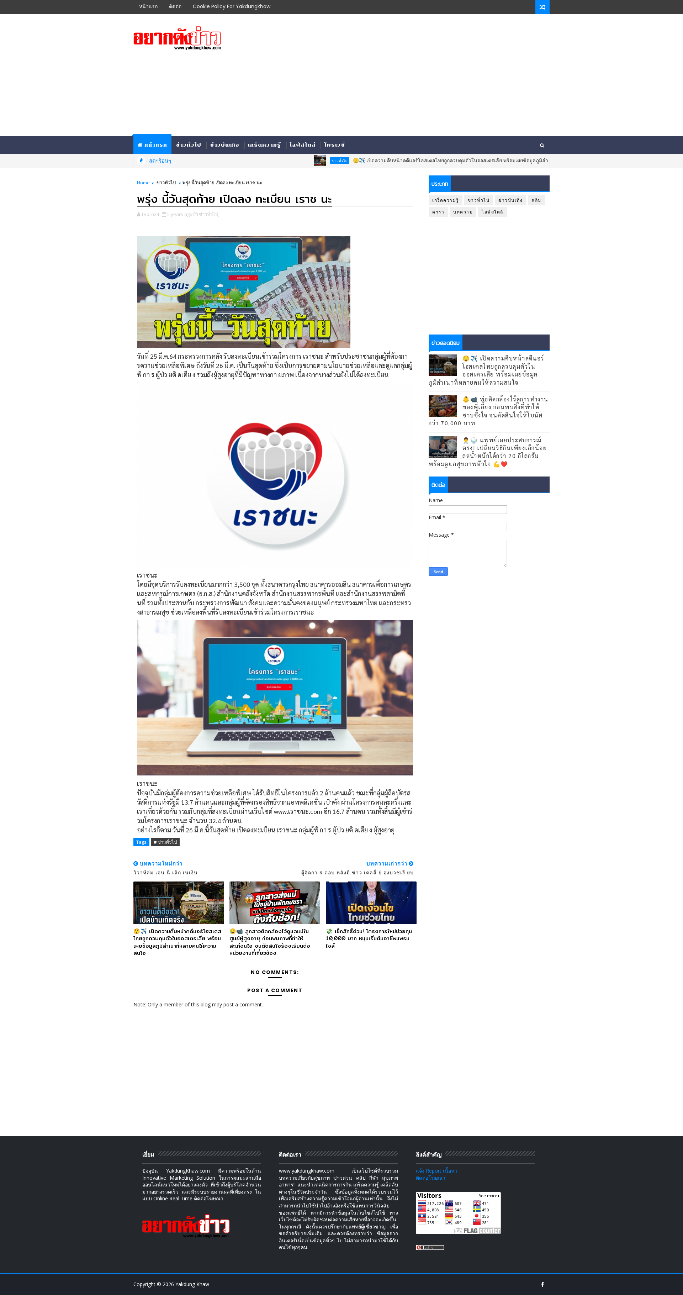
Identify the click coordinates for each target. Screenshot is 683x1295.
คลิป (536, 200)
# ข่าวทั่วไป (165, 842)
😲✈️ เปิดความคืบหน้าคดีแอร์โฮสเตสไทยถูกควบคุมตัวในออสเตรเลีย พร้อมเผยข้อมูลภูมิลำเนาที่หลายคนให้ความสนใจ (447, 160)
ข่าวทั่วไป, (209, 214)
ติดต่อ (175, 6)
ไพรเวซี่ (334, 145)
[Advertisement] (420, 75)
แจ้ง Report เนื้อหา (436, 1170)
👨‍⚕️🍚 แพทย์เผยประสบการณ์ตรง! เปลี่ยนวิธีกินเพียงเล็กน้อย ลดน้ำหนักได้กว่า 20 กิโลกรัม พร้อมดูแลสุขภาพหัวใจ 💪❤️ (488, 452)
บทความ (463, 212)
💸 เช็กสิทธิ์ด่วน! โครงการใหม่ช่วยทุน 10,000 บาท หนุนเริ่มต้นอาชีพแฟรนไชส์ (369, 938)
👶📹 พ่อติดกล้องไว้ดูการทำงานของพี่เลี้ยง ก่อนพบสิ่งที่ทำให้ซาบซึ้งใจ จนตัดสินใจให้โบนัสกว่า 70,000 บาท (489, 411)
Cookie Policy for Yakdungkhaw (231, 6)
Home (143, 182)
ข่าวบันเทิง (224, 145)
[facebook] (542, 1284)
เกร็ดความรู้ (264, 145)
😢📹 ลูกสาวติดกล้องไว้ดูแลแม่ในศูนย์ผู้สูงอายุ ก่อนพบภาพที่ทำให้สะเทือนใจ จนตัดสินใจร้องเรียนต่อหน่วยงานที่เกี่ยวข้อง (269, 942)
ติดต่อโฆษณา (430, 1177)
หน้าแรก (148, 6)
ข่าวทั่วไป (188, 145)
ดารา (438, 212)
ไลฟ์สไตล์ (303, 145)
